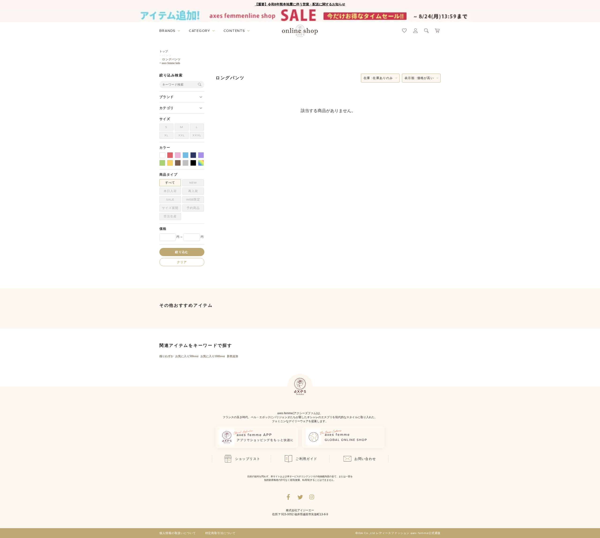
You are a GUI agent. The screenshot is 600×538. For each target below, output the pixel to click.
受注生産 (170, 216)
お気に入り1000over (212, 356)
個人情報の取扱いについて (177, 533)
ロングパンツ (171, 59)
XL (166, 135)
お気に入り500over (187, 356)
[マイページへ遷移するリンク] (415, 30)
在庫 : (378, 78)
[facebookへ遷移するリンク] (288, 497)
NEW (193, 182)
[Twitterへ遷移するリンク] (300, 497)
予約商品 (193, 208)
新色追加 (232, 356)
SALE (170, 199)
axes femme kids (171, 63)
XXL (181, 135)
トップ (163, 51)
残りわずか (166, 356)
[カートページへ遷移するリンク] (437, 30)
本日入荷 (170, 191)
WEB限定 (193, 199)
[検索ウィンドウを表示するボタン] (426, 30)
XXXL (196, 135)
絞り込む (181, 252)
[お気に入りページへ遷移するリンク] (404, 30)
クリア (182, 262)
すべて (170, 182)
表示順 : (419, 78)
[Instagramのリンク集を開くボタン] (311, 497)
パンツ (167, 55)
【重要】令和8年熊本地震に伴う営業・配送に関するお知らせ (300, 4)
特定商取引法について (220, 533)
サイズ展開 (170, 208)
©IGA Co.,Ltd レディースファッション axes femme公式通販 (398, 533)
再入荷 (193, 191)
